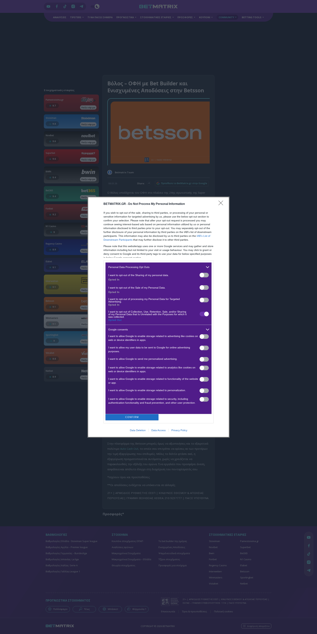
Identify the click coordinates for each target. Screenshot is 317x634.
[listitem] (158, 267)
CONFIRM (132, 417)
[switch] (204, 275)
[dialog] (158, 317)
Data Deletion (138, 430)
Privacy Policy (179, 430)
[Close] (221, 204)
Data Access (158, 430)
